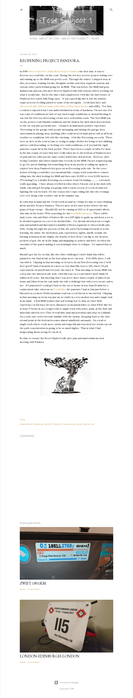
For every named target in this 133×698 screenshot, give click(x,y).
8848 (29, 424)
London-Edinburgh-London (49, 656)
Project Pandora (70, 71)
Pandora (57, 424)
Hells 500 (48, 424)
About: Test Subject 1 (75, 38)
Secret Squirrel (83, 424)
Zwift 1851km (33, 583)
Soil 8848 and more (81, 213)
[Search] (111, 9)
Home (33, 38)
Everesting (38, 424)
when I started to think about (44, 71)
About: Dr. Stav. (49, 38)
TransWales (59, 289)
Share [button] (22, 419)
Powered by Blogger (69, 682)
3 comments (33, 589)
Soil (92, 424)
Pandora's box (69, 424)
